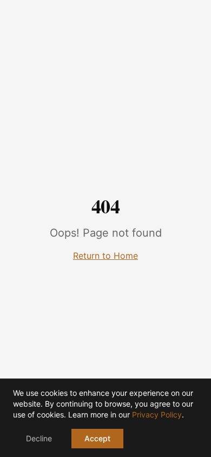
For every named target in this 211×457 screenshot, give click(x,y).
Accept (97, 438)
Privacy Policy (157, 414)
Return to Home (105, 255)
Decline (39, 438)
